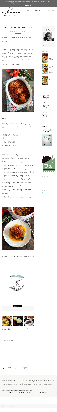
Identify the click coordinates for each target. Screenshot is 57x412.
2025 (44, 93)
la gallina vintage (43, 406)
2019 (44, 113)
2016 (44, 116)
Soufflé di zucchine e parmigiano (51, 58)
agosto (44, 98)
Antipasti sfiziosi (30, 10)
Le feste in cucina (39, 10)
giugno (44, 100)
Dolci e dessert (47, 10)
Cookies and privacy (44, 392)
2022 (44, 109)
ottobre (44, 96)
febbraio (45, 105)
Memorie (53, 10)
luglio (44, 99)
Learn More (26, 5)
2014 (44, 118)
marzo (44, 104)
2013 (44, 120)
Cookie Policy (10, 406)
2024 (44, 107)
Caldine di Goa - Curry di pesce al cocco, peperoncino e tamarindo (7, 328)
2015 (44, 117)
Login (10, 392)
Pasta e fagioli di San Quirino (52, 80)
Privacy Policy (4, 406)
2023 (44, 108)
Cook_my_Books (14, 35)
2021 (44, 111)
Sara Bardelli (22, 392)
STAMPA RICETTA (18, 306)
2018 (44, 114)
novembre (45, 95)
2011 (44, 122)
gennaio (44, 106)
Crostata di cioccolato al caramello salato (29, 328)
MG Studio (53, 406)
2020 (44, 112)
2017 (44, 115)
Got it (31, 5)
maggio (44, 102)
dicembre (45, 94)
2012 (44, 121)
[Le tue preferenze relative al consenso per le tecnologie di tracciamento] (55, 410)
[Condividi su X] (22, 308)
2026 (44, 91)
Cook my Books (22, 31)
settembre (45, 97)
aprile (44, 103)
